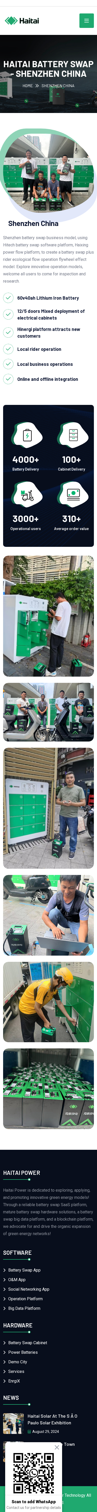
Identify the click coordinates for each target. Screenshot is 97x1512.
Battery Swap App (24, 1270)
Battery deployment (42, 1124)
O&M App (17, 1279)
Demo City (17, 1361)
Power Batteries (23, 1352)
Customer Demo (36, 864)
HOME (28, 85)
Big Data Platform (24, 1308)
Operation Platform (25, 1298)
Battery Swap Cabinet (27, 1342)
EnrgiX (14, 1381)
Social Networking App (28, 1289)
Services (16, 1371)
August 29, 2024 (45, 1432)
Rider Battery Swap (41, 1037)
